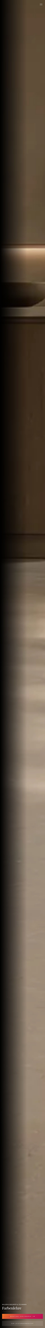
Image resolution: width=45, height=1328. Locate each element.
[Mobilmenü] (41, 5)
